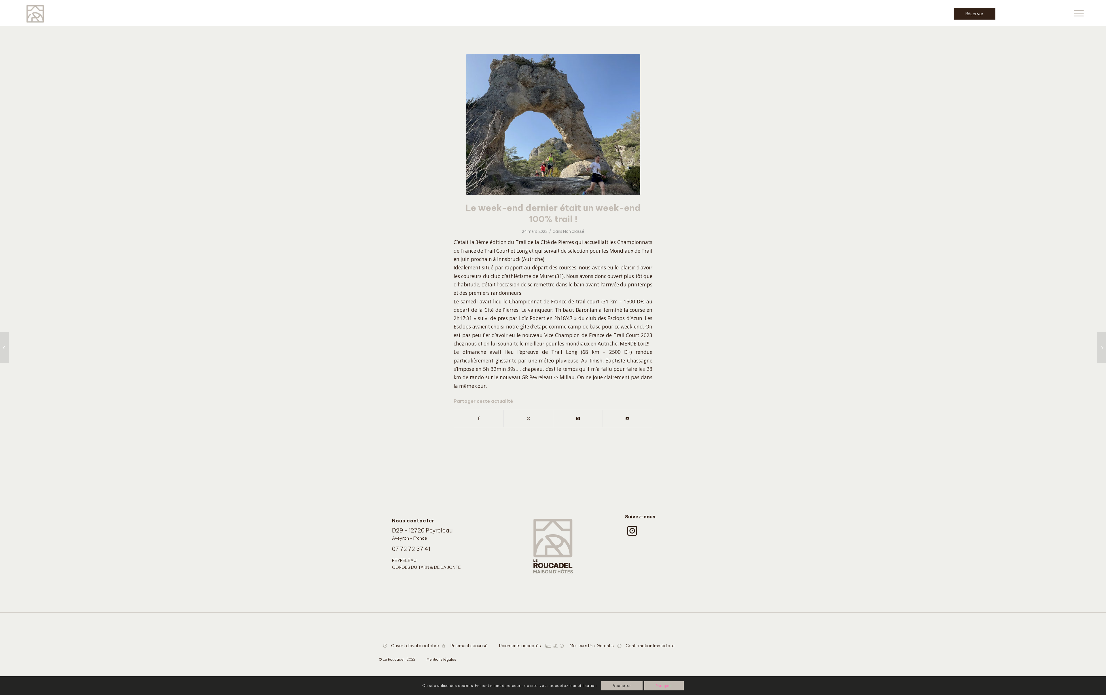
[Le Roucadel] (35, 13)
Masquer (664, 685)
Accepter (622, 685)
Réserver (974, 13)
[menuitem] (1077, 13)
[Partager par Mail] (627, 418)
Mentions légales (441, 659)
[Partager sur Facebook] (478, 418)
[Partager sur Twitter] (528, 418)
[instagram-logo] (632, 531)
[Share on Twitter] (578, 418)
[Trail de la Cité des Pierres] (4, 347)
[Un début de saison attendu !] (1101, 347)
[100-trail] (553, 124)
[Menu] (1077, 13)
